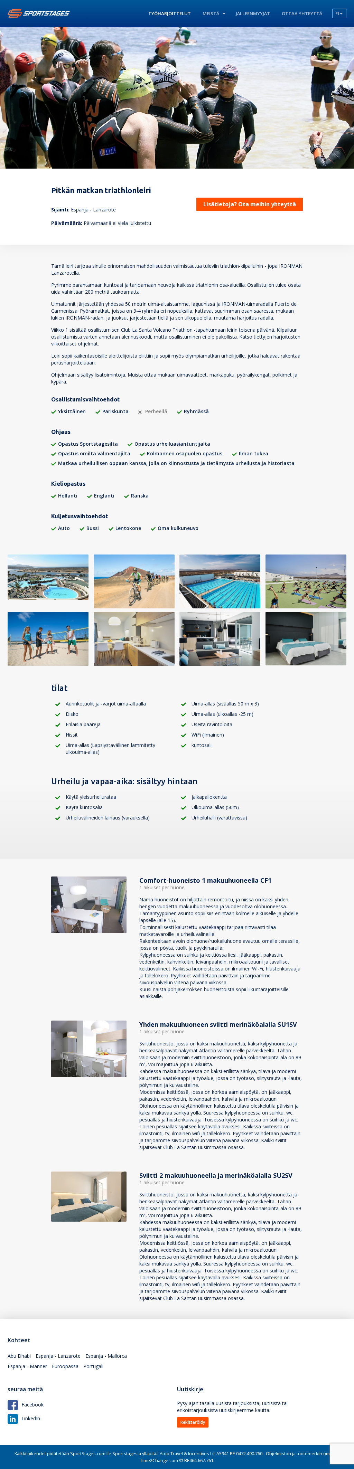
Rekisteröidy (192, 1422)
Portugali (93, 1366)
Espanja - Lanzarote (58, 1356)
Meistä (211, 13)
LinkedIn (30, 1418)
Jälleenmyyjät (253, 13)
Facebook (32, 1404)
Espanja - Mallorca (106, 1356)
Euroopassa (65, 1366)
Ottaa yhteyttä (302, 13)
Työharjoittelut (169, 13)
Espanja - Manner (27, 1366)
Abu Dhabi (19, 1356)
